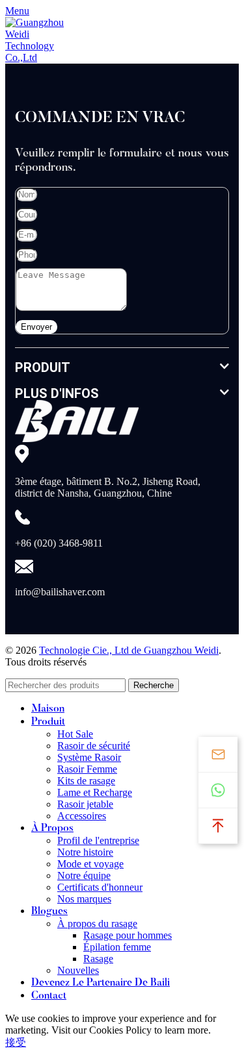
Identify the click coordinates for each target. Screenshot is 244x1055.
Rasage (98, 958)
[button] (122, 367)
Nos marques (84, 898)
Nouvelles (78, 970)
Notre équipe (84, 875)
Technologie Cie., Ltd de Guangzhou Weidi (129, 650)
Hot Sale (75, 733)
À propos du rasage (97, 923)
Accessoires (81, 815)
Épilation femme (117, 946)
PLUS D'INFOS (57, 393)
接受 (15, 1042)
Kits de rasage (86, 780)
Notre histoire (85, 852)
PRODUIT (42, 367)
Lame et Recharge (94, 792)
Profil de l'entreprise (98, 840)
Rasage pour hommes (127, 935)
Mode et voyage (90, 863)
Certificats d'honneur (99, 887)
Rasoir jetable (85, 804)
